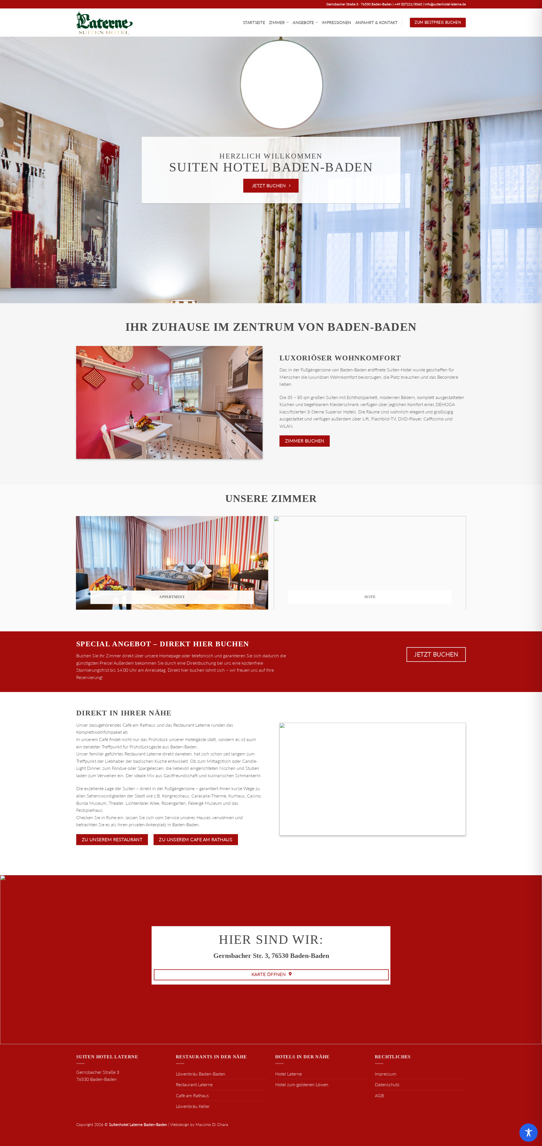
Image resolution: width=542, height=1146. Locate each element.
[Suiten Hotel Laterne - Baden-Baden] (104, 22)
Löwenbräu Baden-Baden (200, 1073)
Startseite (254, 22)
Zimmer (277, 22)
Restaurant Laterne (194, 1084)
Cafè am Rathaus (192, 1095)
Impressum (385, 1073)
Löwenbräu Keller (193, 1106)
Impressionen (336, 22)
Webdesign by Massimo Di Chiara (199, 1124)
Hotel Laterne (288, 1073)
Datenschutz (387, 1084)
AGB (379, 1095)
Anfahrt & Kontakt (376, 22)
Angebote (303, 22)
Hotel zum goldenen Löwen (301, 1084)
